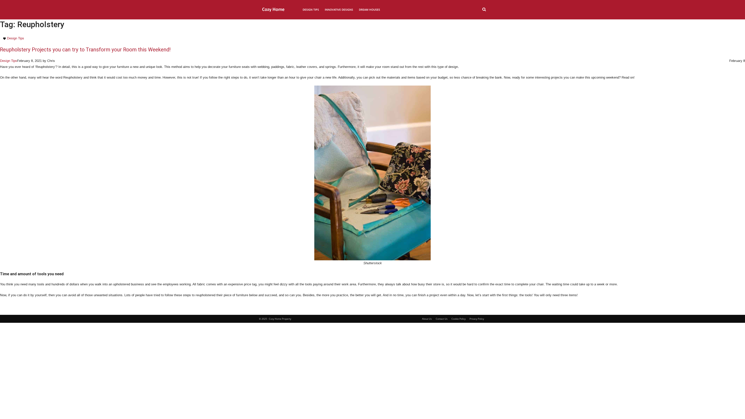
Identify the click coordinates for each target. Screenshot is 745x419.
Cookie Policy (458, 318)
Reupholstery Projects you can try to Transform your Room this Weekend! (85, 50)
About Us (427, 318)
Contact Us (442, 318)
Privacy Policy (477, 318)
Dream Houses (369, 9)
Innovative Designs (339, 9)
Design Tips (311, 9)
